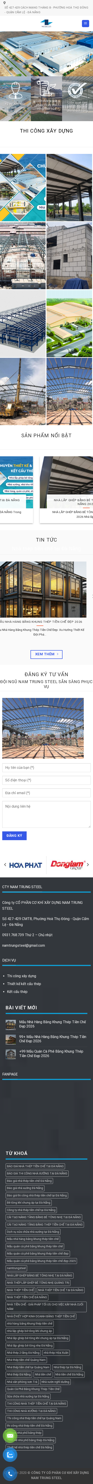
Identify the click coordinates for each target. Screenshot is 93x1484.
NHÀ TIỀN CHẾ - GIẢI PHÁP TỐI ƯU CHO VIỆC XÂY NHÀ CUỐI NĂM (45, 1307)
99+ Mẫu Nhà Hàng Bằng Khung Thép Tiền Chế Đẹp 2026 (52, 1039)
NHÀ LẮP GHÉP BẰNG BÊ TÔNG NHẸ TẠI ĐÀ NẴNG (39, 1275)
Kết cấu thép (17, 992)
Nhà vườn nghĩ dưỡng (55, 1381)
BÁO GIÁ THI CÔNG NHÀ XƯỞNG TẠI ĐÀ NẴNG (37, 1173)
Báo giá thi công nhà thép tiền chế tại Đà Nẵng (37, 1195)
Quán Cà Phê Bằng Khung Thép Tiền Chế (33, 1389)
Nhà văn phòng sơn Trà (22, 1381)
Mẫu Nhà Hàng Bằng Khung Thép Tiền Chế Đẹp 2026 (52, 1024)
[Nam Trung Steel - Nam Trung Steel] (46, 23)
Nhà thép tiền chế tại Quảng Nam (28, 1367)
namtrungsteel (16, 1268)
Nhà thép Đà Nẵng (19, 1374)
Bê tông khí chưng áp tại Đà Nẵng (28, 1202)
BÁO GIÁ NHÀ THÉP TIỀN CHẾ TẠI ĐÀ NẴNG (35, 1166)
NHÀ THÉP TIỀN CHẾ (20, 1290)
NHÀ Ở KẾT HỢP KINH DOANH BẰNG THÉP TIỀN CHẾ (41, 1316)
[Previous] (5, 865)
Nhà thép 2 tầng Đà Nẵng (23, 1352)
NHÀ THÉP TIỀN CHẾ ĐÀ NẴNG (27, 1297)
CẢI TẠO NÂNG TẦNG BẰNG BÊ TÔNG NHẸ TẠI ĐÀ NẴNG (44, 1217)
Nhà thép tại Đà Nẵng (67, 1367)
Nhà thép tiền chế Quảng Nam (26, 1360)
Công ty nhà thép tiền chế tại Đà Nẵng (31, 1210)
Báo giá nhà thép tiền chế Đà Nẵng (29, 1180)
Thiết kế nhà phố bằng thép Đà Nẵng (30, 1440)
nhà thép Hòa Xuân (56, 1352)
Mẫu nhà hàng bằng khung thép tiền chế (33, 1239)
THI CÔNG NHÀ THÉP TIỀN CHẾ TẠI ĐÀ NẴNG (36, 1403)
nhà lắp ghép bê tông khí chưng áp (29, 1331)
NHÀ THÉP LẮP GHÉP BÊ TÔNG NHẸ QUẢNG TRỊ (38, 1282)
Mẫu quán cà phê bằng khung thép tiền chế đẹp (38, 1253)
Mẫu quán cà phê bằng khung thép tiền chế (35, 1246)
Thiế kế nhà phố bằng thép (24, 1432)
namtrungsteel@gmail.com (23, 945)
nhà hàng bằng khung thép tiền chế (29, 1323)
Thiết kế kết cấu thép (24, 984)
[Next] (87, 865)
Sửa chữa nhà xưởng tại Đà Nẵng (28, 1396)
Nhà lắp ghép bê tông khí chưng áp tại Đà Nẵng (37, 1338)
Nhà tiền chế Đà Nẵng (69, 1374)
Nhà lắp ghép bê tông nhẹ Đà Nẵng (30, 1345)
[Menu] (85, 23)
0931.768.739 (13, 935)
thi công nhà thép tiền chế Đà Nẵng (29, 1425)
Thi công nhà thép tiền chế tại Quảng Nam (34, 1418)
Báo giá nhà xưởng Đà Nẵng (25, 1188)
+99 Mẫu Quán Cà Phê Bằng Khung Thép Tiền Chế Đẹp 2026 (51, 1053)
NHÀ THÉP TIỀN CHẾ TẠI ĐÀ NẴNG (60, 1290)
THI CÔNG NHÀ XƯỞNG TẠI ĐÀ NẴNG (31, 1411)
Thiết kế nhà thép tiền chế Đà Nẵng (29, 1447)
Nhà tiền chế (43, 1374)
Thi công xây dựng (21, 976)
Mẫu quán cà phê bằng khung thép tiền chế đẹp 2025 (41, 1261)
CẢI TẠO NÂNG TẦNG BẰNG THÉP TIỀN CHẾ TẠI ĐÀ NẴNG (45, 1224)
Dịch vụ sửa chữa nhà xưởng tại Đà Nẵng (33, 1231)
